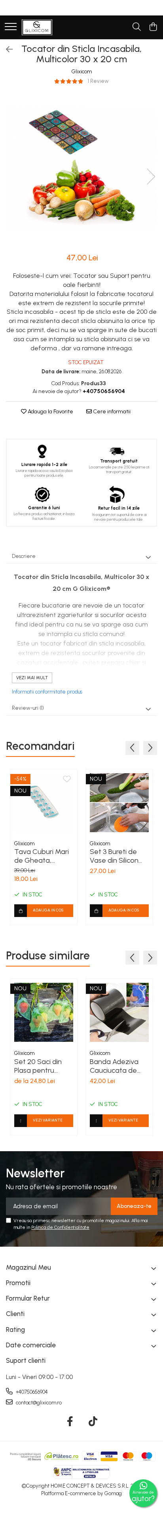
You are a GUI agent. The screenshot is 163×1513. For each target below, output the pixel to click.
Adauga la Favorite (50, 411)
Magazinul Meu (28, 1267)
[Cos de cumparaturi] (153, 27)
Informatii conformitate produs (47, 692)
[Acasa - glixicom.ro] (37, 27)
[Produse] (10, 27)
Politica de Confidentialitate (60, 1227)
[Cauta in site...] (137, 27)
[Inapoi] (6, 49)
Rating (15, 1329)
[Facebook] (70, 1422)
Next (150, 176)
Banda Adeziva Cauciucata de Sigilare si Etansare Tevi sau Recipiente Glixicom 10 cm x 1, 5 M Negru (119, 1066)
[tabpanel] (81, 168)
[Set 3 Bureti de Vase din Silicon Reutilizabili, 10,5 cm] (119, 802)
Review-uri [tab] (28, 708)
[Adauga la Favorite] (67, 779)
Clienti (15, 1314)
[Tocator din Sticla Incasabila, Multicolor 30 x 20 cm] (81, 168)
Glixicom (82, 72)
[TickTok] (93, 1422)
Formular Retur (28, 1298)
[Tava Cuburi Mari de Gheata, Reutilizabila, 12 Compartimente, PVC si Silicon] (43, 802)
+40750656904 (31, 1392)
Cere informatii (111, 411)
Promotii (18, 1283)
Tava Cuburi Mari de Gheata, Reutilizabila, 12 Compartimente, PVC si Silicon (41, 856)
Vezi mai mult (32, 677)
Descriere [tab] (24, 556)
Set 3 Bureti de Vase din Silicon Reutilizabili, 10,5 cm (114, 856)
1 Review (98, 81)
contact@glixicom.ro (38, 1403)
